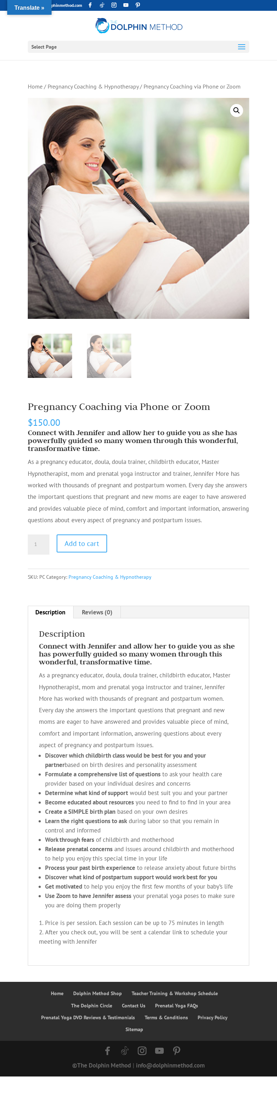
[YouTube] (125, 5)
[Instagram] (113, 5)
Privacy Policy (213, 1017)
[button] (236, 110)
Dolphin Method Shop (97, 993)
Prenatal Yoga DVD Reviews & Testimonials (88, 1017)
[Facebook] (90, 5)
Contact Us (133, 1005)
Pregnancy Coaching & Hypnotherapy (93, 86)
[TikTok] (102, 5)
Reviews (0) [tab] (97, 612)
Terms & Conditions (166, 1017)
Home (35, 86)
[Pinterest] (137, 5)
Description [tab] (50, 612)
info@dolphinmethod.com (170, 1065)
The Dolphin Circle (91, 1005)
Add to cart (82, 543)
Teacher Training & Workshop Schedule (175, 993)
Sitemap (134, 1029)
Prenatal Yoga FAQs (176, 1005)
